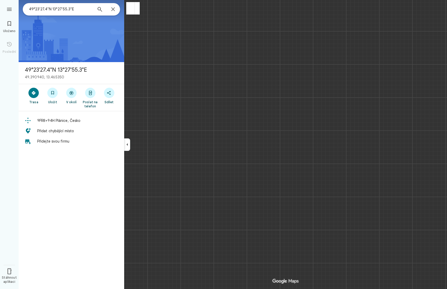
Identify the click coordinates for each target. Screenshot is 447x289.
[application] (223, 144)
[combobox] (61, 9)
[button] (130, 8)
